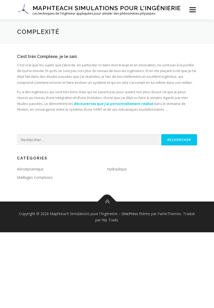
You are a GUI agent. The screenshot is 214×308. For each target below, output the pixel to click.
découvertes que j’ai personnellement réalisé (113, 103)
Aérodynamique (30, 169)
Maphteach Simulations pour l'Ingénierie (107, 7)
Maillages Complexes (35, 177)
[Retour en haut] (107, 201)
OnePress (130, 213)
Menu (192, 9)
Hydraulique (117, 169)
